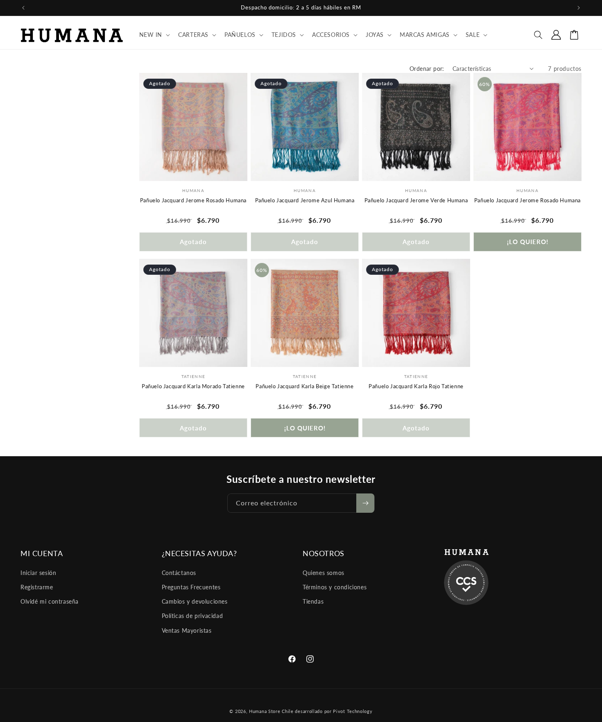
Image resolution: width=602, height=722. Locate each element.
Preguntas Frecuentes (191, 587)
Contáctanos (179, 572)
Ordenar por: (427, 68)
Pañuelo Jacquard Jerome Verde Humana (416, 200)
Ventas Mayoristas (187, 630)
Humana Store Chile (272, 711)
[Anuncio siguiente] (579, 8)
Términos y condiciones (335, 587)
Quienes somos (323, 572)
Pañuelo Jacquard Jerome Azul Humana (305, 200)
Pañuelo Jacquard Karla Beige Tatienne (304, 386)
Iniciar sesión (38, 572)
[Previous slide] (147, 127)
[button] (154, 34)
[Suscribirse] (365, 503)
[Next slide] (239, 127)
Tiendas (313, 601)
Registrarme (36, 587)
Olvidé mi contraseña (49, 601)
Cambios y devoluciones (195, 601)
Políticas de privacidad (192, 615)
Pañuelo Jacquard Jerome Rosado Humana (193, 200)
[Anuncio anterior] (23, 8)
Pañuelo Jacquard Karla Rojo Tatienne (416, 386)
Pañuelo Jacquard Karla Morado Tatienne (193, 386)
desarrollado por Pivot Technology (333, 711)
